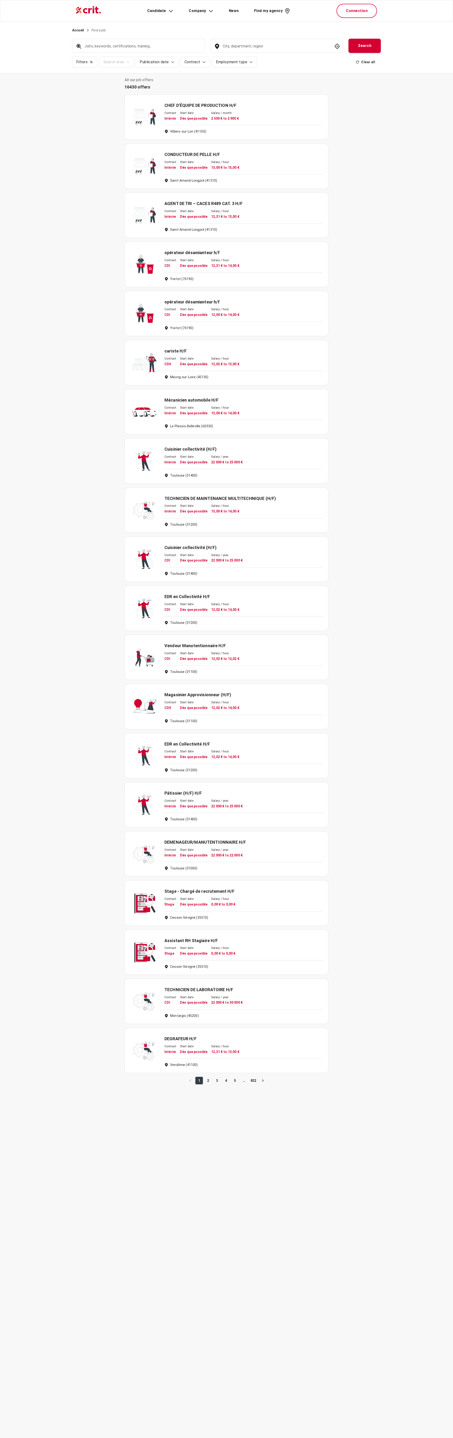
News (234, 10)
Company (197, 10)
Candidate (156, 10)
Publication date (154, 62)
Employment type (231, 62)
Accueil (78, 30)
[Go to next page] (263, 1080)
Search (364, 45)
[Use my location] (337, 46)
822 (253, 1080)
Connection (357, 10)
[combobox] (276, 48)
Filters (82, 62)
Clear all (368, 62)
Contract (192, 62)
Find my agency (268, 10)
